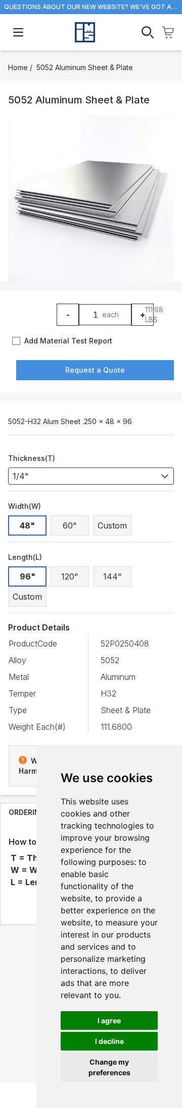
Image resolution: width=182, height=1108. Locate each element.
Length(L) (25, 557)
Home (18, 67)
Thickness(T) (31, 458)
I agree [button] (109, 1020)
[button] (91, 198)
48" (27, 525)
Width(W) (24, 506)
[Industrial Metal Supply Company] (85, 32)
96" (27, 576)
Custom (112, 525)
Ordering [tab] (27, 812)
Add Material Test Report (68, 340)
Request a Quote (95, 370)
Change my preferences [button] (109, 1067)
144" (112, 576)
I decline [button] (109, 1041)
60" (70, 525)
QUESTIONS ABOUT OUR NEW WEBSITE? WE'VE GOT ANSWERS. (91, 7)
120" (69, 576)
